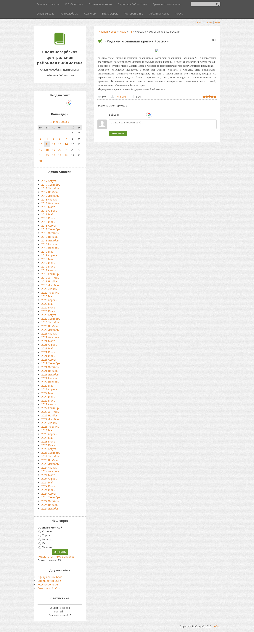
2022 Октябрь (50, 411)
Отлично (47, 531)
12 (53, 144)
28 (66, 155)
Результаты (45, 556)
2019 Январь (49, 244)
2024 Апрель (49, 478)
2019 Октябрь (50, 277)
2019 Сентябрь (50, 274)
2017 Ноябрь (49, 192)
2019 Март (48, 251)
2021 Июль (48, 356)
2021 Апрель (49, 344)
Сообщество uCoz (49, 580)
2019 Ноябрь (49, 281)
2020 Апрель (49, 300)
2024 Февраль (50, 471)
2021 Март (48, 341)
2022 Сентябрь (50, 408)
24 (40, 155)
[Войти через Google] (149, 115)
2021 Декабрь (50, 374)
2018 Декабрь (50, 240)
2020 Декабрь (50, 330)
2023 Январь (49, 423)
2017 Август (48, 181)
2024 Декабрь (50, 508)
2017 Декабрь (50, 196)
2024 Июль (48, 490)
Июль (122, 31)
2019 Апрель (49, 255)
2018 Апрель (49, 210)
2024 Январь (49, 467)
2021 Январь (49, 333)
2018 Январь (49, 199)
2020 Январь (49, 289)
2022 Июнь (48, 397)
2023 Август (48, 449)
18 (47, 150)
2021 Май (47, 348)
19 (53, 150)
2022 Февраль (50, 382)
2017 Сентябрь (50, 184)
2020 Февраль (50, 292)
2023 (114, 31)
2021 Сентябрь (50, 363)
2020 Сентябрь (50, 318)
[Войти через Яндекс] (142, 114)
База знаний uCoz (49, 588)
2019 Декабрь (50, 285)
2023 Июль (48, 445)
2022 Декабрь (50, 419)
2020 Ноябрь (49, 326)
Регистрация (204, 22)
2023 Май (47, 438)
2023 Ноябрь (49, 460)
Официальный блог (50, 577)
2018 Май (47, 214)
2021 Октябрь (50, 367)
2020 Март (48, 296)
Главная (102, 31)
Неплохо (47, 539)
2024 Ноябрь (49, 505)
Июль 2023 (60, 122)
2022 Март (48, 385)
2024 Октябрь (50, 501)
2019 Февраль (50, 248)
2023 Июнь (48, 441)
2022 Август (48, 404)
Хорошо (47, 535)
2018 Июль (48, 222)
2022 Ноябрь (49, 415)
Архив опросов (65, 556)
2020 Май (47, 303)
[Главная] (59, 43)
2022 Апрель (49, 389)
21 (66, 150)
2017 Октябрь (50, 188)
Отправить (118, 133)
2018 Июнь (48, 218)
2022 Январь (49, 378)
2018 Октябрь (50, 233)
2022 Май (47, 393)
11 (130, 31)
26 (53, 155)
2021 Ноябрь (49, 370)
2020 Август (48, 315)
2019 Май (47, 259)
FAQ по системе (48, 584)
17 (40, 150)
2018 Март (48, 207)
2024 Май (47, 482)
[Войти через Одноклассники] (155, 114)
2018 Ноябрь (49, 236)
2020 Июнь (48, 307)
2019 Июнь (48, 263)
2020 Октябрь (50, 322)
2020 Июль (48, 311)
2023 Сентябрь (50, 452)
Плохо (46, 543)
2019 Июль (48, 266)
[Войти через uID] (123, 114)
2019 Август (48, 270)
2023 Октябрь (50, 456)
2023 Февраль (50, 426)
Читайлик (120, 96)
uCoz (217, 626)
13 (59, 144)
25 (47, 155)
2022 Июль (48, 400)
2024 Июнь (48, 486)
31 (40, 161)
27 (59, 155)
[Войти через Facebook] (136, 114)
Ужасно (47, 547)
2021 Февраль (50, 337)
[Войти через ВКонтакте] (130, 114)
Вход (217, 22)
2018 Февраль (50, 203)
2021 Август (48, 359)
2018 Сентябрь (50, 229)
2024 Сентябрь (50, 497)
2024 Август (48, 493)
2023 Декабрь (50, 464)
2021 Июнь (48, 352)
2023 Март (48, 430)
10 (40, 144)
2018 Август (48, 225)
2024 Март (48, 475)
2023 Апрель (49, 434)
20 (59, 150)
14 (66, 144)
